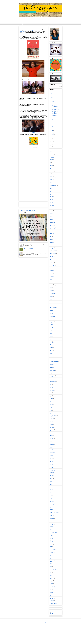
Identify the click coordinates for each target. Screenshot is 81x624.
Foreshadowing (52, 319)
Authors (51, 182)
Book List (51, 207)
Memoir (51, 384)
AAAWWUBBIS (52, 157)
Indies (51, 352)
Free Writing (51, 322)
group (51, 333)
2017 (51, 98)
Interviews (51, 358)
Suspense (51, 535)
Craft (50, 259)
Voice (51, 566)
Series (51, 498)
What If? (51, 572)
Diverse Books (52, 276)
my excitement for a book (31, 30)
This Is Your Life (52, 547)
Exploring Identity (52, 293)
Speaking (51, 523)
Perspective (51, 435)
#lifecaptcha (51, 153)
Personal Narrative (52, 432)
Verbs (50, 555)
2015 (51, 140)
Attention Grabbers (52, 177)
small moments (52, 518)
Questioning (51, 458)
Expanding (51, 290)
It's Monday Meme (52, 362)
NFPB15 (51, 409)
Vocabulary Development (53, 564)
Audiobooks (51, 179)
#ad (50, 151)
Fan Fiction (51, 299)
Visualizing (51, 561)
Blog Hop (51, 194)
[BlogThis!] (34, 147)
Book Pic (51, 208)
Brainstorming (52, 213)
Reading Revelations (53, 470)
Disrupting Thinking (22, 31)
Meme (51, 382)
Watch (51, 567)
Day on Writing (52, 270)
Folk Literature (52, 313)
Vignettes (51, 558)
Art (50, 173)
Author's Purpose (52, 180)
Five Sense (51, 308)
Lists (50, 373)
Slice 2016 (51, 509)
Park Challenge (52, 427)
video (50, 557)
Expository (51, 296)
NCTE (51, 399)
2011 (51, 145)
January (53, 137)
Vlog (50, 563)
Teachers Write (29, 149)
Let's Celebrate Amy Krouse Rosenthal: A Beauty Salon (55, 124)
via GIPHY (33, 94)
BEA (50, 190)
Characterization (52, 227)
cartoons (51, 214)
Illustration (51, 345)
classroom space (52, 233)
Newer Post (21, 203)
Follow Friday (52, 315)
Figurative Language (53, 307)
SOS (50, 520)
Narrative (51, 398)
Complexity (51, 251)
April (52, 133)
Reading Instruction (52, 467)
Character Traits (52, 225)
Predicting (51, 449)
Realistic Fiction (52, 472)
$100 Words (51, 156)
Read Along (51, 461)
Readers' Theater (52, 466)
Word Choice (52, 578)
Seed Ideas (51, 493)
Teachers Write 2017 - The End (55, 121)
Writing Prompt (52, 600)
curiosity (51, 267)
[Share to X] (35, 147)
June (52, 130)
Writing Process (52, 598)
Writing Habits (52, 597)
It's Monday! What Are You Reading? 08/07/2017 (55, 119)
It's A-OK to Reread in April (54, 361)
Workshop (51, 583)
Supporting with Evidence (53, 532)
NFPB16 (51, 410)
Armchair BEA (52, 171)
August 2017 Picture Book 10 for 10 (55, 117)
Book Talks (51, 210)
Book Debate (52, 205)
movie (51, 393)
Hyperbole (51, 342)
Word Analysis (52, 577)
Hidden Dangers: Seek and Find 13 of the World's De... (55, 107)
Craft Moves (51, 261)
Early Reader (51, 281)
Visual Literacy (52, 560)
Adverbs (51, 160)
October (53, 102)
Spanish (51, 521)
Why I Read (51, 574)
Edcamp (51, 282)
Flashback (51, 310)
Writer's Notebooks (52, 594)
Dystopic (51, 279)
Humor (51, 339)
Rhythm (51, 486)
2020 (51, 94)
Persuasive (51, 436)
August (53, 105)
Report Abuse (52, 608)
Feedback (51, 304)
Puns (50, 456)
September (53, 104)
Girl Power (51, 327)
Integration (51, 355)
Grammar (51, 330)
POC (50, 441)
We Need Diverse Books (53, 569)
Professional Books (24, 149)
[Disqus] (33, 162)
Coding (51, 236)
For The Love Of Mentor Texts (54, 318)
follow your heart (52, 316)
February (53, 135)
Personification (52, 433)
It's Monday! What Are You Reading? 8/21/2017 (55, 112)
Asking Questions (52, 174)
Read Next (51, 464)
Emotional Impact (52, 285)
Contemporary (52, 256)
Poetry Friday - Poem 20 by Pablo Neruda (29, 248)
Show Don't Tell (52, 504)
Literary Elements (52, 375)
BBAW (51, 188)
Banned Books (52, 187)
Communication (52, 247)
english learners (52, 288)
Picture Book (52, 438)
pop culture (51, 447)
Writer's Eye (51, 592)
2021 (51, 93)
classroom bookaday (52, 230)
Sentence (51, 495)
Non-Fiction (52, 412)
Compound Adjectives (53, 253)
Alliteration (51, 165)
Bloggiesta (51, 197)
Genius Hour (51, 324)
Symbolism (51, 538)
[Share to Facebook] (36, 147)
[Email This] (33, 147)
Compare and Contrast (53, 250)
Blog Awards (51, 193)
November (53, 101)
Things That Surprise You (55, 113)
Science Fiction (52, 490)
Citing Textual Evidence (53, 228)
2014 (51, 141)
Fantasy (51, 301)
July (52, 129)
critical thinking (52, 262)
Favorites (51, 302)
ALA (50, 162)
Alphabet (51, 168)
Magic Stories (52, 378)
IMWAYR (51, 350)
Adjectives (51, 159)
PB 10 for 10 (51, 430)
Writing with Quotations (53, 603)
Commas (51, 239)
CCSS (51, 216)
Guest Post (51, 336)
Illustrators (51, 347)
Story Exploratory (52, 527)
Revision (51, 483)
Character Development (53, 224)
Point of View (52, 446)
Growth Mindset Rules (53, 335)
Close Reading (52, 234)
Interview (51, 356)
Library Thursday (52, 370)
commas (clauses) (52, 242)
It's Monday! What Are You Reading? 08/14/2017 (55, 115)
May (52, 131)
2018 (51, 97)
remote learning (52, 473)
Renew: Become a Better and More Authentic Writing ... (55, 127)
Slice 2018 (51, 510)
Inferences (51, 353)
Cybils (51, 268)
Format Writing (52, 321)
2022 (51, 92)
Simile (51, 506)
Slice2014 (51, 515)
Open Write (51, 421)
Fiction (51, 305)
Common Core (52, 245)
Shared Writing (52, 501)
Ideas (50, 344)
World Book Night (52, 586)
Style (50, 529)
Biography (51, 191)
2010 (51, 146)
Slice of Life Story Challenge (54, 512)
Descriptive (51, 271)
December (53, 100)
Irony (51, 359)
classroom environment (53, 231)
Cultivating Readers (52, 264)
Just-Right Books (52, 367)
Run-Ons (51, 489)
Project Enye (51, 453)
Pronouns (51, 455)
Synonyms (51, 540)
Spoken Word (52, 524)
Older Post (45, 203)
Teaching (51, 543)
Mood (51, 392)
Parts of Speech (52, 429)
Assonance (51, 176)
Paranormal (51, 424)
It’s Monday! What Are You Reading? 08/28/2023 (27, 210)
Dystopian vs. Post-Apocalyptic (54, 278)
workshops (51, 584)
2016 (51, 138)
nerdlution (51, 404)
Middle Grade (52, 389)
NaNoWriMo (52, 396)
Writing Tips (52, 601)
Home (33, 203)
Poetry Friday (52, 444)
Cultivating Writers (52, 265)
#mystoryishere (52, 154)
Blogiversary (51, 199)
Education (51, 284)
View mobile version (33, 204)
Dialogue (51, 273)
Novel (51, 416)
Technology (51, 544)
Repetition (51, 475)
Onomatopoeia (52, 419)
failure (51, 298)
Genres (51, 325)
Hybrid (51, 341)
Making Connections (53, 381)
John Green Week (52, 364)
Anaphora (51, 170)
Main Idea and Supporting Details (54, 379)
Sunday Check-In (52, 530)
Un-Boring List (52, 552)
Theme (51, 546)
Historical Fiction (52, 338)
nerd (50, 401)
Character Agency (52, 222)
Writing (51, 595)
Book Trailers (52, 211)
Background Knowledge (53, 185)
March (53, 134)
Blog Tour (51, 196)
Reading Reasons (52, 469)
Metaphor (51, 387)
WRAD (51, 589)
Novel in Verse (52, 418)
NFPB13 (51, 407)
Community (51, 248)
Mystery (51, 395)
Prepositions (51, 450)
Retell (51, 481)
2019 (51, 96)
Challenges (51, 219)
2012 (51, 144)
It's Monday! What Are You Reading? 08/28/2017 (55, 110)
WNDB (51, 575)
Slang (51, 507)
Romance (51, 487)
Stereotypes (51, 526)
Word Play (51, 580)
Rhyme (51, 484)
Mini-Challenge (52, 390)
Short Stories (52, 503)
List (50, 372)
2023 (51, 90)
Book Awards (52, 202)
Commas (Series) (52, 244)
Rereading (51, 478)
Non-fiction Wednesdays (53, 415)
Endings (51, 287)
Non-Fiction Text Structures (54, 413)
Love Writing (52, 376)
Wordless (51, 581)
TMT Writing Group (53, 549)
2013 (51, 142)
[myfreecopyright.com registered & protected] (56, 613)
